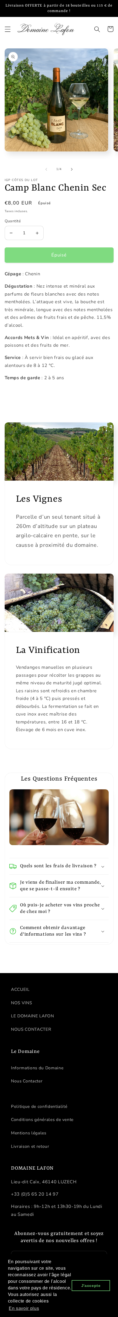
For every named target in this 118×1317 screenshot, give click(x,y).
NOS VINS (21, 1003)
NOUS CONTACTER (31, 1029)
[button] (7, 29)
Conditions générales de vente (42, 1119)
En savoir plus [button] (24, 1308)
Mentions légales (28, 1133)
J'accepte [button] (91, 1285)
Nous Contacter (27, 1081)
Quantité (13, 221)
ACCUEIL (20, 989)
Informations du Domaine (37, 1068)
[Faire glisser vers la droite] (72, 169)
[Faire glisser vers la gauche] (46, 169)
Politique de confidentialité (39, 1106)
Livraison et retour (30, 1146)
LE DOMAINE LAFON (32, 1016)
